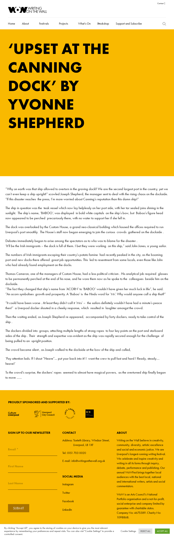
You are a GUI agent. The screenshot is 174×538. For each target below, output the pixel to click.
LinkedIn (67, 510)
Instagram (68, 484)
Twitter (66, 493)
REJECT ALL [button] (145, 531)
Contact (160, 3)
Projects (63, 23)
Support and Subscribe (129, 23)
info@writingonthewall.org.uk (88, 461)
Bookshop (103, 23)
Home (11, 23)
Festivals (44, 23)
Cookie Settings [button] (128, 531)
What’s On (84, 23)
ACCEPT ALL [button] (162, 531)
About (25, 23)
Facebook (68, 501)
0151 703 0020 (76, 453)
